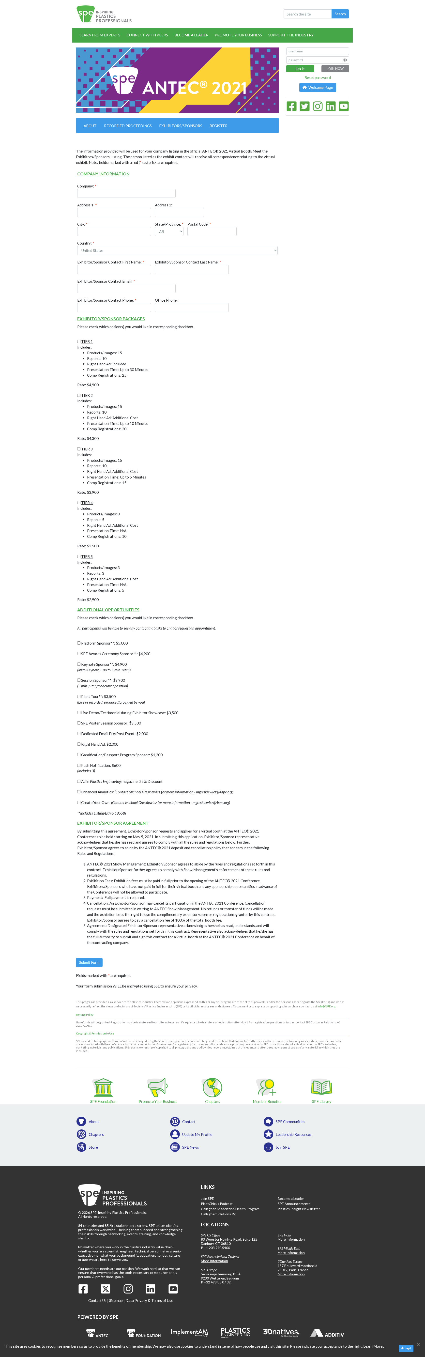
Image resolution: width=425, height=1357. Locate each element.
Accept (406, 1348)
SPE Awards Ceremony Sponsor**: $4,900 (115, 653)
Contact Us (97, 1300)
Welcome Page (320, 87)
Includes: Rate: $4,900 (112, 363)
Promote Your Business (238, 35)
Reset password (317, 77)
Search (340, 14)
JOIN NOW (335, 69)
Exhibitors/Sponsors (180, 125)
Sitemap (116, 1300)
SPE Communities (290, 1121)
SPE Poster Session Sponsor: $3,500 (110, 723)
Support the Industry (291, 35)
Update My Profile (197, 1134)
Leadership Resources (294, 1134)
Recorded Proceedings (128, 125)
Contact (189, 1121)
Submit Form (89, 962)
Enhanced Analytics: (156, 792)
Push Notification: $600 (99, 768)
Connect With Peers (147, 35)
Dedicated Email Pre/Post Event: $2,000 (114, 733)
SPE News (190, 1147)
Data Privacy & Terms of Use (149, 1300)
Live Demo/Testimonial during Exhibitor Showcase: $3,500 (129, 712)
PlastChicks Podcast (217, 1204)
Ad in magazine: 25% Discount (121, 781)
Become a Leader (191, 35)
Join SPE (283, 1147)
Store (93, 1147)
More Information (214, 1261)
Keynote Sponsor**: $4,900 (104, 667)
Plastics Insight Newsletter (299, 1209)
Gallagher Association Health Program (230, 1209)
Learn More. (373, 1346)
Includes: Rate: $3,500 (107, 524)
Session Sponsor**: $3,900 (102, 683)
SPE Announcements (294, 1204)
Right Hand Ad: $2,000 (99, 744)
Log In (300, 69)
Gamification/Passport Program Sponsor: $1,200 (121, 755)
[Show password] (345, 60)
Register (219, 125)
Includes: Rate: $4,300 (112, 417)
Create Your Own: (155, 802)
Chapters (96, 1134)
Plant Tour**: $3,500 (111, 699)
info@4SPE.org (326, 1006)
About (90, 125)
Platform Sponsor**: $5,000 (104, 643)
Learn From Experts (99, 35)
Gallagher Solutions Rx (218, 1214)
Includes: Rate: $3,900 (111, 470)
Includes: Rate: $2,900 (107, 578)
